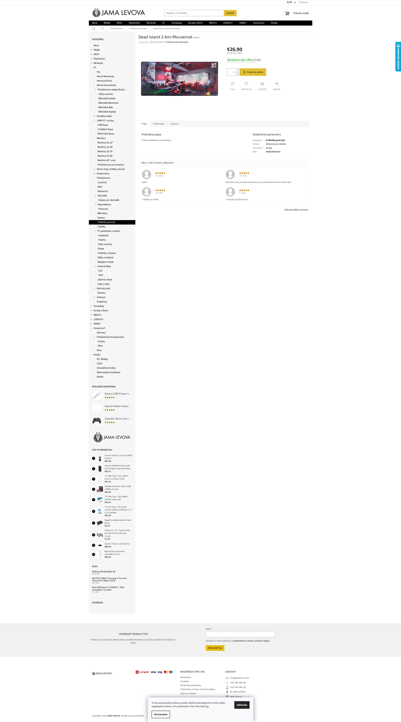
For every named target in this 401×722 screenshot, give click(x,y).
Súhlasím (242, 705)
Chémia (101, 341)
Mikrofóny (102, 213)
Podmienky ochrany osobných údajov (197, 689)
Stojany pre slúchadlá (108, 200)
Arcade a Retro (101, 310)
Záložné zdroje (105, 279)
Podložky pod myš (106, 222)
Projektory (102, 301)
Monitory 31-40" (105, 156)
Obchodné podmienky (190, 685)
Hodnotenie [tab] (158, 123)
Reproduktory (104, 204)
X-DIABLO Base (105, 129)
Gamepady (103, 235)
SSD (100, 270)
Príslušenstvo (103, 178)
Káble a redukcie (106, 257)
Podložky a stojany (107, 253)
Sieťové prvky (103, 288)
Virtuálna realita (104, 116)
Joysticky (102, 182)
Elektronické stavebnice (108, 372)
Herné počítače (104, 81)
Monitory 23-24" (105, 147)
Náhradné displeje (107, 111)
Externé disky (104, 266)
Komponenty (103, 173)
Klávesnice (103, 191)
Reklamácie (185, 677)
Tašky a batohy (105, 244)
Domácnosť (99, 328)
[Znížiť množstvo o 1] (238, 74)
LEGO (99, 363)
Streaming (99, 306)
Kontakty (184, 681)
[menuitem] (94, 23)
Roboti (100, 377)
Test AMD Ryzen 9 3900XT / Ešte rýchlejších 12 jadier (108, 588)
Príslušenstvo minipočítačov (111, 89)
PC (95, 67)
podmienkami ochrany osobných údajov (251, 640)
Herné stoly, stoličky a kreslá (111, 169)
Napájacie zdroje (106, 262)
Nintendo (98, 63)
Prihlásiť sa (215, 648)
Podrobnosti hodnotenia (176, 42)
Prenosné (103, 209)
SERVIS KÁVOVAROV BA (104, 571)
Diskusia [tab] (174, 123)
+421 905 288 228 (238, 682)
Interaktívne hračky (106, 368)
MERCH (97, 315)
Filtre (100, 346)
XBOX (96, 54)
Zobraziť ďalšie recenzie (296, 209)
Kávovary (101, 332)
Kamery (101, 217)
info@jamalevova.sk (239, 678)
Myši (100, 187)
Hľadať (230, 13)
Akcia (96, 45)
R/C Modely (102, 359)
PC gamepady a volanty (109, 231)
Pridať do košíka (255, 72)
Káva (99, 350)
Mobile (97, 50)
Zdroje (101, 248)
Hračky (97, 354)
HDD (100, 275)
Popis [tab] (144, 123)
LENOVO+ (98, 319)
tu (207, 706)
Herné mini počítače (106, 85)
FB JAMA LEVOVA (238, 691)
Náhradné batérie (106, 98)
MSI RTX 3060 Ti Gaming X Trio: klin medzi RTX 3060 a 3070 (109, 579)
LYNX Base (103, 125)
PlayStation (99, 58)
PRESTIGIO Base (106, 134)
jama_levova (236, 696)
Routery (102, 293)
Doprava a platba (188, 693)
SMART (97, 323)
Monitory (101, 138)
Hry (98, 72)
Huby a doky (104, 284)
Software (101, 297)
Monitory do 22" (105, 142)
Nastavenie (160, 714)
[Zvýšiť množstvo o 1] (238, 70)
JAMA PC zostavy (105, 120)
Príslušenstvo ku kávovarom (110, 337)
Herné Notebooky (105, 76)
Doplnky (102, 226)
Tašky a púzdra (105, 94)
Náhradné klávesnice (108, 103)
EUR (289, 2)
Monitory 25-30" (105, 151)
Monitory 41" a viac (107, 160)
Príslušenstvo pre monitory (111, 164)
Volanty (102, 240)
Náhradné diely (105, 107)
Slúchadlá (102, 195)
